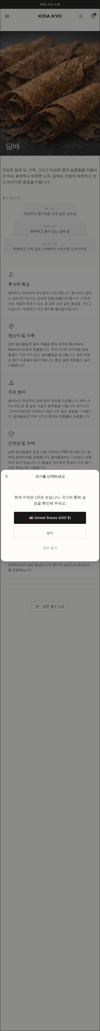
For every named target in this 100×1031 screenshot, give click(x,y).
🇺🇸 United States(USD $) (50, 518)
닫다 (50, 533)
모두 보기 (50, 548)
